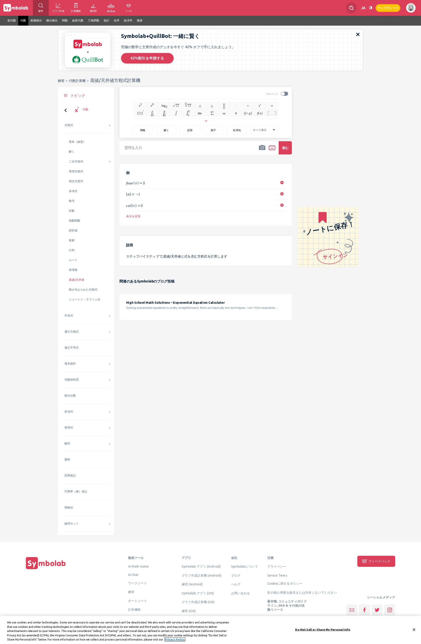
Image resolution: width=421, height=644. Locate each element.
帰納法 (68, 507)
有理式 (68, 427)
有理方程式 (76, 171)
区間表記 (70, 475)
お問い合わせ (240, 593)
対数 (72, 210)
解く (72, 151)
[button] (262, 150)
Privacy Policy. (175, 639)
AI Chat (133, 574)
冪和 (67, 459)
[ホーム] (46, 569)
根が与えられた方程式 (83, 289)
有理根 (73, 270)
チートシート (137, 600)
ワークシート (137, 583)
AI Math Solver (138, 566)
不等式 (68, 315)
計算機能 (134, 609)
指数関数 (74, 220)
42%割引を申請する (147, 58)
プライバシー (276, 566)
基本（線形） (77, 141)
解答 (61, 81)
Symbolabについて (244, 566)
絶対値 (73, 230)
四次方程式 (76, 181)
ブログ (236, 575)
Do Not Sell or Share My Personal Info (322, 629)
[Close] (414, 630)
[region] (210, 630)
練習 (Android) (192, 584)
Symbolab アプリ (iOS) (198, 593)
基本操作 (70, 363)
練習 (131, 592)
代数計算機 (77, 81)
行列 (72, 250)
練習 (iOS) (189, 610)
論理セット (71, 523)
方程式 (68, 125)
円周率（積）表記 (75, 491)
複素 (72, 240)
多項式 (73, 191)
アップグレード (388, 7)
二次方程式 (76, 161)
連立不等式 (71, 347)
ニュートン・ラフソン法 (84, 299)
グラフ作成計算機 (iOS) (198, 602)
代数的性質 (71, 379)
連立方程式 (71, 331)
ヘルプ (236, 584)
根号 (72, 201)
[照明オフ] (370, 8)
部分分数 (70, 395)
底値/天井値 (76, 279)
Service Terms (277, 575)
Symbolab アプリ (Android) (201, 566)
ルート (73, 260)
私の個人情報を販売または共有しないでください (302, 592)
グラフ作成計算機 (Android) (202, 575)
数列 (67, 443)
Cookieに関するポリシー (284, 583)
